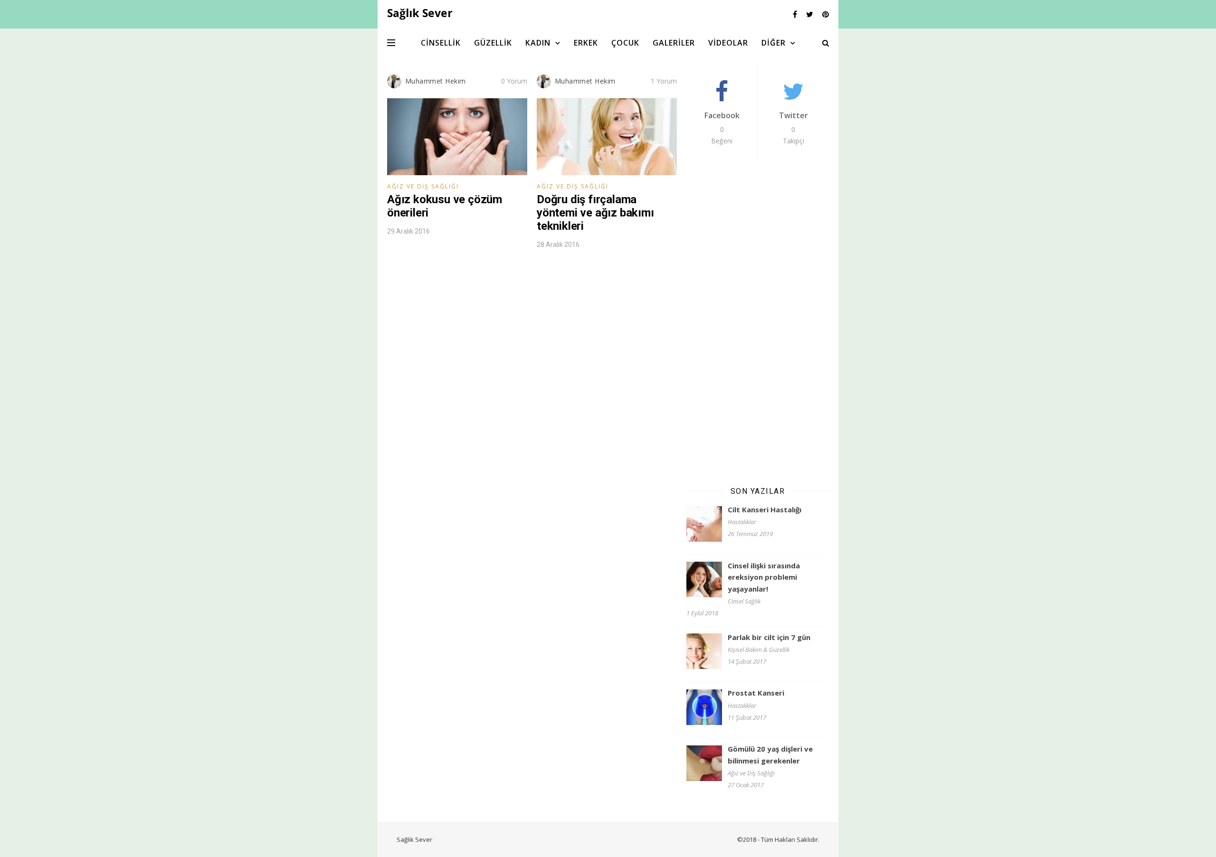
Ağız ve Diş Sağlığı (423, 186)
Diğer (773, 43)
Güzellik (493, 43)
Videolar (728, 43)
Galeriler (674, 43)
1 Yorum (664, 80)
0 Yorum (514, 80)
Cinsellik (441, 43)
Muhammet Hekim (435, 80)
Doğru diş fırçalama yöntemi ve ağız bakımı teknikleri (595, 213)
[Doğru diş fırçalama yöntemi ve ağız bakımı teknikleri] (607, 136)
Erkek (586, 43)
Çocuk (625, 43)
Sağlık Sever (414, 839)
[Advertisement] (757, 322)
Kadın (538, 43)
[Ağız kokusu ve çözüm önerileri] (457, 136)
